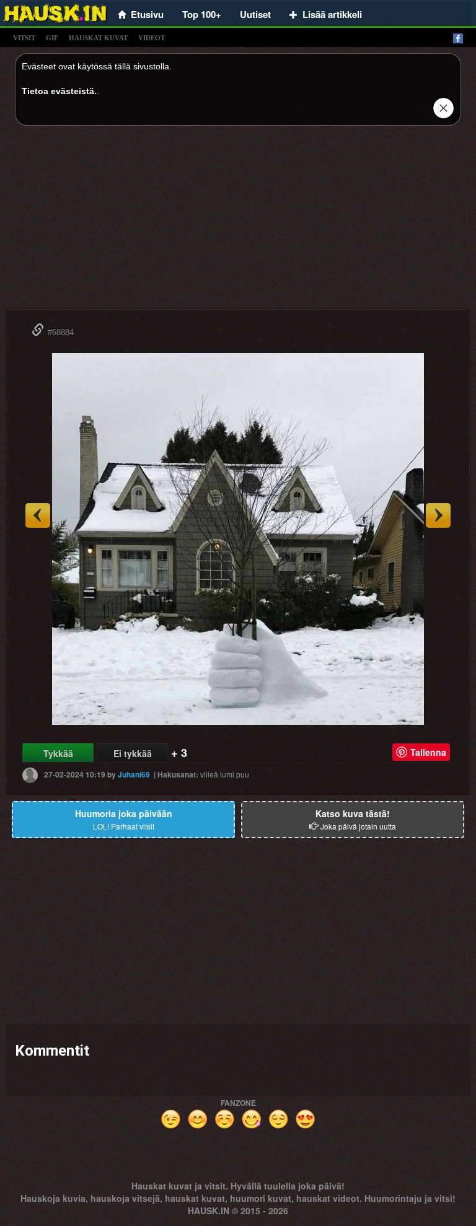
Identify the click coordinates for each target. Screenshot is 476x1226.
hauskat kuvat (98, 38)
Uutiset (255, 14)
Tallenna (428, 752)
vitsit (24, 38)
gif (52, 38)
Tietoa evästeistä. (59, 91)
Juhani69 (134, 774)
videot (151, 38)
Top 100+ (201, 14)
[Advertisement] (238, 222)
